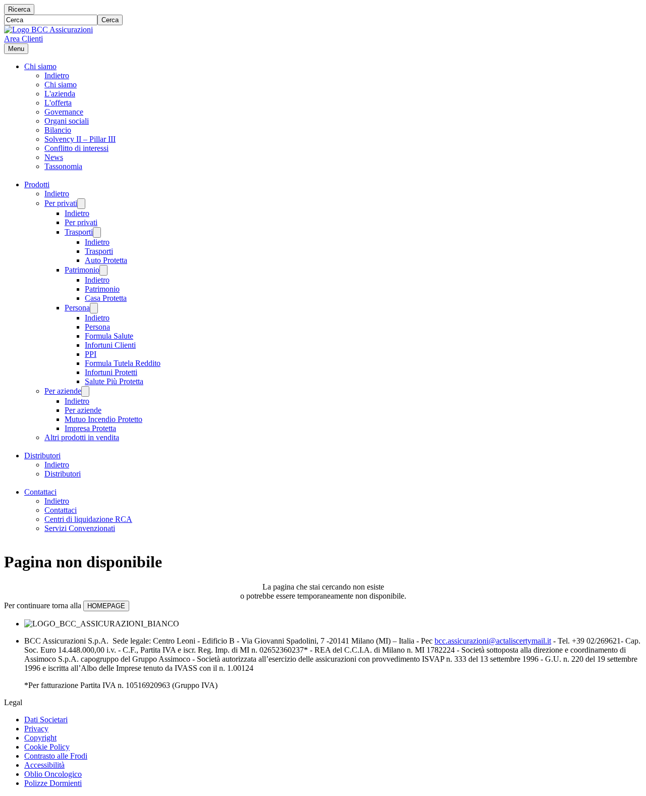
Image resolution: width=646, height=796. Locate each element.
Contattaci (40, 492)
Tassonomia (63, 166)
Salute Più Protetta (114, 381)
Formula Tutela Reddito (122, 363)
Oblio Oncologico (53, 774)
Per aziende (62, 391)
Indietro (56, 75)
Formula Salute (109, 336)
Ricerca (19, 9)
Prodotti (36, 184)
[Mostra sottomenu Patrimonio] (103, 270)
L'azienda (59, 93)
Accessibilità (44, 765)
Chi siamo (40, 66)
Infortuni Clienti (110, 345)
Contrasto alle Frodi (55, 756)
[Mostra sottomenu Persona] (94, 308)
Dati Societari (46, 719)
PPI (90, 354)
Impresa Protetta (90, 428)
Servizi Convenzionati (79, 528)
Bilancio (57, 130)
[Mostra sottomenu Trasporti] (97, 232)
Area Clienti (23, 38)
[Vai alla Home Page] (48, 29)
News (53, 157)
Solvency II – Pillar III (80, 139)
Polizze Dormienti (53, 783)
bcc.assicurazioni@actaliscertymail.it (493, 640)
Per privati (60, 203)
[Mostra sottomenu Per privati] (81, 203)
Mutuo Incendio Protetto (103, 419)
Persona (77, 307)
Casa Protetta (106, 298)
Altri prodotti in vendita (81, 437)
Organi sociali (66, 121)
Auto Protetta (106, 260)
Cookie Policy (47, 746)
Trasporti (79, 232)
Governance (63, 112)
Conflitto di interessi (76, 148)
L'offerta (58, 102)
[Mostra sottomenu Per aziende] (85, 391)
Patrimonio (82, 270)
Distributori (42, 455)
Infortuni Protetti (111, 372)
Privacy (36, 728)
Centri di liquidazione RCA (88, 519)
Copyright (40, 737)
